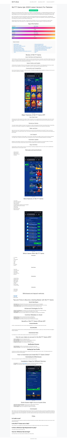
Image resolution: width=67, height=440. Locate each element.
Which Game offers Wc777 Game (19, 49)
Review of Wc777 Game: (17, 45)
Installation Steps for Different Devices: (41, 49)
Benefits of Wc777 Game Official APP (40, 46)
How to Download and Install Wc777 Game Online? (43, 48)
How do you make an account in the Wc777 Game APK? (43, 47)
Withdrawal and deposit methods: (19, 50)
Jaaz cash (15, 296)
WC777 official (15, 2)
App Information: (16, 44)
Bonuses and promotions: (18, 47)
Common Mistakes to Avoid (39, 45)
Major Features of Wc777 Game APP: (19, 46)
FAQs (35, 52)
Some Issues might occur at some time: (41, 50)
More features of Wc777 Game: (19, 48)
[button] (33, 10)
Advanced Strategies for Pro (39, 44)
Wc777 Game (36, 26)
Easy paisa (15, 295)
